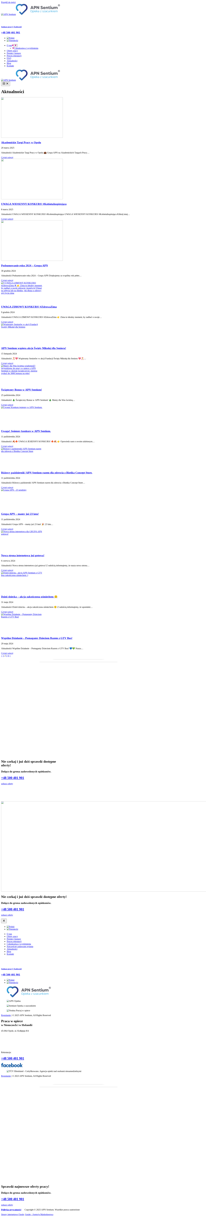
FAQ (9, 58)
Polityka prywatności (11, 1209)
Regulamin (6, 1015)
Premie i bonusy (14, 53)
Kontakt (10, 66)
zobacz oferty (7, 783)
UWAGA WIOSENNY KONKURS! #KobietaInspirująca (34, 204)
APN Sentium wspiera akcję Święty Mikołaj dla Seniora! (33, 348)
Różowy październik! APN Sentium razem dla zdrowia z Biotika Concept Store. (46, 472)
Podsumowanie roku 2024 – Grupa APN (24, 265)
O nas (9, 45)
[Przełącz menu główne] (5, 83)
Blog (9, 63)
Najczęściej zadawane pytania (20, 946)
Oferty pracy (12, 51)
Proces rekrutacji (14, 56)
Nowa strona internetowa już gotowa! (22, 555)
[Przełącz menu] (16, 45)
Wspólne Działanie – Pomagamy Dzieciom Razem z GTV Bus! (36, 638)
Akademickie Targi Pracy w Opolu (21, 142)
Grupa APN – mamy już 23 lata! (20, 513)
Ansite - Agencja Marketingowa (39, 1214)
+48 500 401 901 (12, 778)
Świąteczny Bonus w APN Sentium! (21, 389)
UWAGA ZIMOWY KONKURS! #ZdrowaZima (29, 306)
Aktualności (12, 61)
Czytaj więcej (7, 157)
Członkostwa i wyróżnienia (26, 48)
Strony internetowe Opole (12, 1214)
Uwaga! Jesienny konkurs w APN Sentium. (26, 431)
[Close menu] (4, 921)
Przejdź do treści (8, 2)
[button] (13, 45)
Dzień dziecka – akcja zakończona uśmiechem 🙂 (29, 596)
